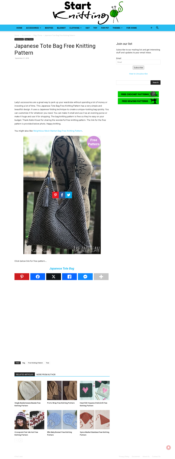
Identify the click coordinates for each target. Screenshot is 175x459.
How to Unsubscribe (138, 73)
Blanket (61, 28)
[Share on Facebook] (37, 276)
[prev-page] (16, 440)
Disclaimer (136, 456)
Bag (23, 363)
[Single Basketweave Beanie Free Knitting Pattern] (29, 390)
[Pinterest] (151, 28)
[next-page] (20, 440)
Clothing (74, 28)
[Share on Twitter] (53, 276)
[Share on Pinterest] (21, 276)
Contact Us (156, 456)
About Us (146, 456)
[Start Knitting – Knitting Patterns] (87, 12)
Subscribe (138, 67)
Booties (49, 28)
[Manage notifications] (168, 447)
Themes (116, 28)
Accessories (32, 28)
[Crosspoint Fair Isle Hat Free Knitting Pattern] (29, 419)
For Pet (105, 28)
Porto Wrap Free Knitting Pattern (61, 403)
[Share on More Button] (101, 276)
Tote (47, 363)
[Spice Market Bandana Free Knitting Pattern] (95, 419)
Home (19, 28)
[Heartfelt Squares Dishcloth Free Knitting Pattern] (95, 390)
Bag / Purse (37, 35)
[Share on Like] (69, 276)
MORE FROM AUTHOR (46, 374)
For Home (131, 28)
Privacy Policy (124, 456)
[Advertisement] (62, 81)
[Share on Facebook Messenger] (85, 276)
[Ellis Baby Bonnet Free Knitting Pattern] (62, 419)
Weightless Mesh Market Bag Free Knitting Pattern (57, 131)
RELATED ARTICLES (24, 374)
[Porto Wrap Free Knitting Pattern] (62, 390)
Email (118, 58)
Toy (95, 28)
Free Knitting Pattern (35, 363)
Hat (88, 28)
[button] (157, 28)
